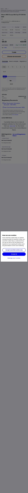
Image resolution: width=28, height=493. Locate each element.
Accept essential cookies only (14, 250)
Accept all (14, 254)
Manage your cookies (14, 258)
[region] (14, 246)
